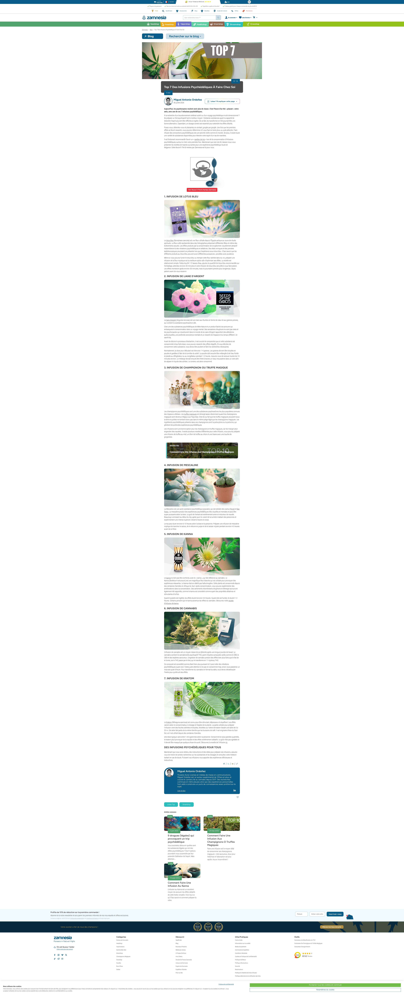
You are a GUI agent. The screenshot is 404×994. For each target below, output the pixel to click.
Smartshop (187, 804)
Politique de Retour (240, 960)
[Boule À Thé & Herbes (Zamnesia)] (202, 169)
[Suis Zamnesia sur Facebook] (55, 955)
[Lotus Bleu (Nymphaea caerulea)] (202, 219)
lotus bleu (169, 240)
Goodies (118, 963)
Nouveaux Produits (181, 946)
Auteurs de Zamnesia (182, 963)
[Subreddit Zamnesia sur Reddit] (58, 959)
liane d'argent (171, 320)
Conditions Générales (241, 953)
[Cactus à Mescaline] (202, 487)
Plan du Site (179, 973)
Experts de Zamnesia (182, 966)
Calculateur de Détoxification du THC (304, 940)
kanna (168, 578)
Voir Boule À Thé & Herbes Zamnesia (202, 190)
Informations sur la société (242, 943)
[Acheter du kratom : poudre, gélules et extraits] (202, 701)
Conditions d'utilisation (92, 918)
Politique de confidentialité (76, 918)
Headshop (119, 943)
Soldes (118, 969)
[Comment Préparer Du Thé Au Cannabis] (202, 631)
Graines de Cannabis (122, 940)
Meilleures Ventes (181, 950)
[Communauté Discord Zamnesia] (62, 959)
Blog (177, 943)
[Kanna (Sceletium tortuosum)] (202, 556)
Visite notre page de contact (65, 949)
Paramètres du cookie (325, 990)
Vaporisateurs (120, 946)
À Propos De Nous (181, 953)
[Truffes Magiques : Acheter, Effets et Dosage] (202, 390)
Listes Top (171, 804)
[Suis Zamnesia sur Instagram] (58, 955)
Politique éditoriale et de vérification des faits (247, 976)
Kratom (169, 722)
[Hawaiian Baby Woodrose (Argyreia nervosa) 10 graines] (202, 299)
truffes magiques (190, 414)
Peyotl (232, 509)
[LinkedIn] (235, 790)
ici (226, 742)
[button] (168, 101)
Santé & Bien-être (121, 950)
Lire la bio (181, 791)
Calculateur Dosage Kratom (302, 946)
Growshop (119, 960)
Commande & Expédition (242, 950)
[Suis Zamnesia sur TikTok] (55, 959)
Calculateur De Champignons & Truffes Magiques (308, 943)
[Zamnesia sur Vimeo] (62, 955)
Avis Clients (179, 956)
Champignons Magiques (123, 956)
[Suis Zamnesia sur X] (66, 955)
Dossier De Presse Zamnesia (184, 960)
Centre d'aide (238, 940)
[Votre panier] (255, 17)
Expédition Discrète (181, 969)
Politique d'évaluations (241, 963)
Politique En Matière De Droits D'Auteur (246, 973)
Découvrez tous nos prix (331, 927)
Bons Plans (119, 966)
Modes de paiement (240, 946)
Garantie (237, 966)
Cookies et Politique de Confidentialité (246, 956)
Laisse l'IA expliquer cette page (223, 101)
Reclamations (239, 969)
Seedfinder (179, 940)
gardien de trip (199, 139)
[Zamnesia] (160, 17)
